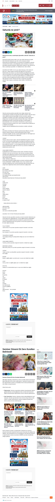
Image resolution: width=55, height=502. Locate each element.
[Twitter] (6, 52)
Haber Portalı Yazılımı (8, 500)
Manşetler (6, 1)
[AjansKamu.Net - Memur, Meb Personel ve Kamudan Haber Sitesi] (11, 5)
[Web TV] (49, 1)
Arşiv (16, 1)
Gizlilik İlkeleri (17, 497)
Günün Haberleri (11, 1)
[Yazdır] (26, 52)
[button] (29, 52)
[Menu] (40, 5)
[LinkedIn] (8, 52)
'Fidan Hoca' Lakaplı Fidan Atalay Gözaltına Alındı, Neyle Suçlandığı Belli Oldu (26, 11)
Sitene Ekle (20, 1)
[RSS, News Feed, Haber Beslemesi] (51, 497)
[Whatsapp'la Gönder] (11, 52)
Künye (8, 497)
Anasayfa (5, 26)
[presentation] (6, 10)
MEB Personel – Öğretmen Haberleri (32, 497)
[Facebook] (4, 52)
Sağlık (10, 26)
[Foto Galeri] (51, 1)
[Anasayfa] (3, 1)
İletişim (12, 497)
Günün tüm (48, 10)
